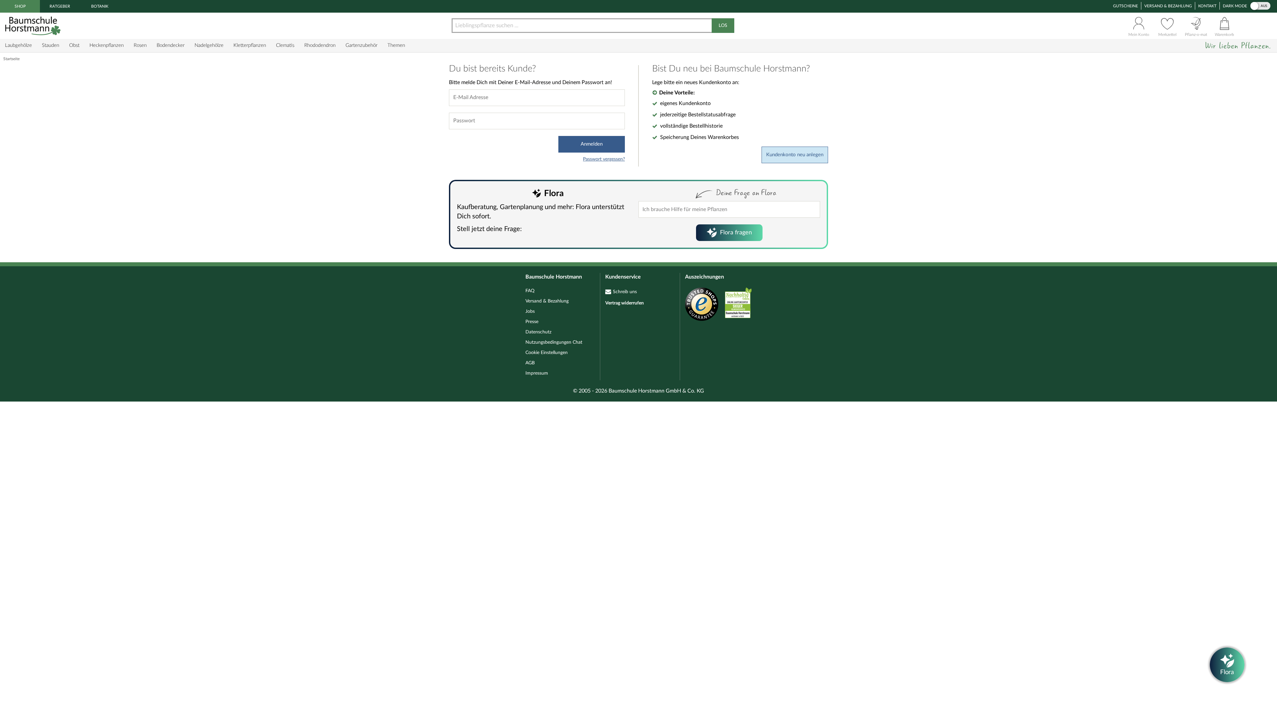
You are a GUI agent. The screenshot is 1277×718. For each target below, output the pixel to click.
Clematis (285, 45)
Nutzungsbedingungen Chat (553, 342)
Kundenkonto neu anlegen (794, 154)
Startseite (11, 59)
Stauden (50, 45)
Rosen (140, 45)
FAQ (529, 291)
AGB (530, 363)
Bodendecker (171, 45)
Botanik (99, 6)
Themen (396, 45)
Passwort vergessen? (604, 159)
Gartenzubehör (361, 45)
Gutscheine (1125, 6)
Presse (531, 321)
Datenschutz (538, 332)
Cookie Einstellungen (546, 352)
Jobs (530, 311)
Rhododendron (320, 45)
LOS (723, 25)
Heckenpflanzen (106, 45)
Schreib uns (625, 292)
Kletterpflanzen (249, 45)
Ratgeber (60, 6)
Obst (74, 45)
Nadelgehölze (209, 45)
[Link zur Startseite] (33, 26)
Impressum (536, 373)
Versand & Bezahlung (1168, 6)
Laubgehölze (18, 45)
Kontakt (1207, 6)
